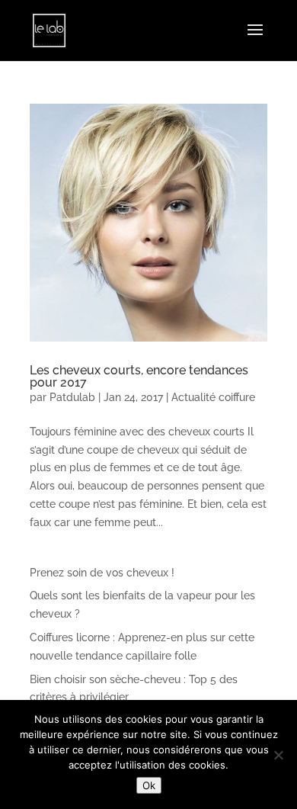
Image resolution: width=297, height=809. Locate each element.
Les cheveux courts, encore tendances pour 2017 (139, 376)
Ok (148, 785)
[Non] (278, 754)
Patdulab (72, 397)
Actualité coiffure (213, 397)
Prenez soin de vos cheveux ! (102, 573)
